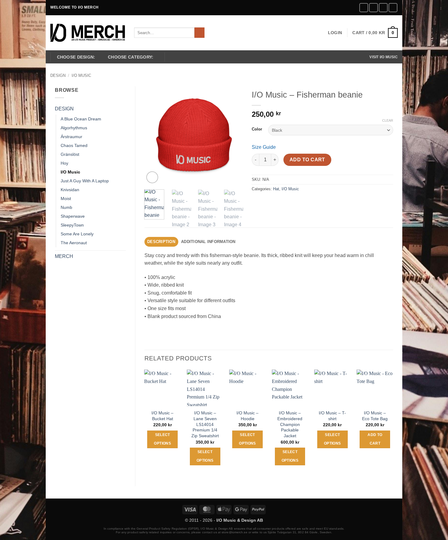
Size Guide (264, 147)
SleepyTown (72, 225)
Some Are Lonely (77, 233)
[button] (335, 33)
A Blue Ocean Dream (81, 118)
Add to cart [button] (375, 439)
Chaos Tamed (74, 145)
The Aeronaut (74, 242)
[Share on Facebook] (257, 203)
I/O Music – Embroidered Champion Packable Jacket (289, 424)
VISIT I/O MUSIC (383, 57)
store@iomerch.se (234, 532)
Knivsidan (70, 189)
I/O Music (81, 75)
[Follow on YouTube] (393, 7)
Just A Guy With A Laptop (85, 180)
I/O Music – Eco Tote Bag (375, 415)
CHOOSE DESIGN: (76, 57)
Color (257, 129)
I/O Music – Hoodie (247, 415)
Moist (66, 198)
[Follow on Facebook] (363, 7)
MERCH (64, 256)
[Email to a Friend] (279, 203)
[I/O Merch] (87, 33)
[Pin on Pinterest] (290, 203)
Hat (276, 189)
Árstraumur (71, 136)
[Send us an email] (383, 7)
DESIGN (58, 75)
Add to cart (307, 159)
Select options (162, 439)
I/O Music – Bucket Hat (162, 415)
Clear (387, 120)
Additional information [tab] (208, 241)
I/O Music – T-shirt (332, 415)
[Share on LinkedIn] (301, 203)
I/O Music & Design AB (239, 520)
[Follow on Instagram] (373, 7)
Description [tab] (161, 241)
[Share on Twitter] (268, 203)
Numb (66, 207)
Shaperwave (73, 216)
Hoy (64, 163)
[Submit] (199, 32)
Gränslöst (70, 154)
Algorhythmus (74, 127)
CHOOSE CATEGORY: (131, 57)
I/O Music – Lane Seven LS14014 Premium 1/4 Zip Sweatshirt (205, 424)
